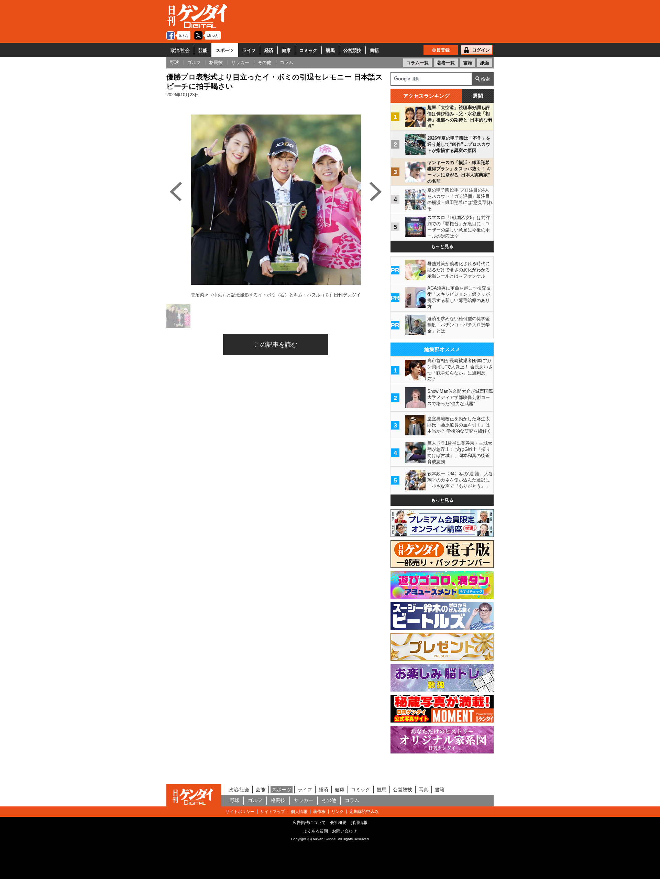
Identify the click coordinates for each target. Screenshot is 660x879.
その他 (329, 800)
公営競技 (352, 50)
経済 (268, 50)
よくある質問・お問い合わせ (330, 831)
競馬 (330, 50)
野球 (234, 800)
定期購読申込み (364, 812)
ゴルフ (255, 800)
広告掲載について (309, 822)
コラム (352, 800)
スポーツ (225, 50)
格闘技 (278, 800)
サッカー (303, 800)
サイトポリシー (240, 812)
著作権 (319, 812)
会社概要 (338, 822)
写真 (423, 789)
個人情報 (299, 812)
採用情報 (359, 822)
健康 (286, 50)
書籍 (374, 50)
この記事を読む (275, 344)
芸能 (202, 50)
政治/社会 (180, 50)
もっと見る (442, 246)
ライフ (249, 50)
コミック (308, 50)
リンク (337, 812)
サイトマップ (272, 812)
